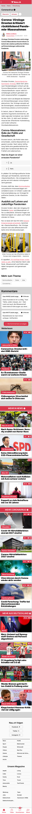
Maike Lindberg (11, 34)
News (9, 6)
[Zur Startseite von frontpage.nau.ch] (16, 2)
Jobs (4, 795)
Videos (5, 750)
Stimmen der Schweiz (23, 753)
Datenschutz (6, 797)
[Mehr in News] (16, 408)
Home (3, 6)
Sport (4, 744)
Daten (11, 210)
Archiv (5, 759)
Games (5, 753)
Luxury (19, 773)
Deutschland (10, 36)
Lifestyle (5, 756)
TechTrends (20, 783)
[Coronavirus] (16, 9)
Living (19, 770)
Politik (19, 740)
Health (4, 770)
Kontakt (19, 795)
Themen (19, 756)
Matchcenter (20, 744)
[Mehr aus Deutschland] (16, 613)
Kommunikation (24, 186)
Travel (19, 780)
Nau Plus (19, 750)
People (5, 747)
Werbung (5, 792)
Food (18, 777)
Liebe (4, 773)
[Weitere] (20, 14)
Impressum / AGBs (22, 797)
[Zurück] (1, 2)
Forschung (16, 6)
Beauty (5, 786)
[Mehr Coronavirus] (16, 509)
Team (18, 792)
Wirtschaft (20, 747)
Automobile (6, 783)
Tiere (4, 780)
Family (5, 777)
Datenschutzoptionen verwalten (9, 800)
